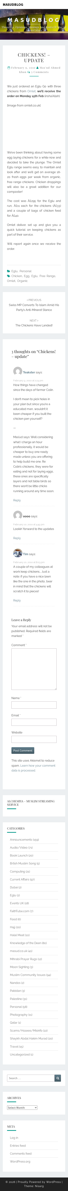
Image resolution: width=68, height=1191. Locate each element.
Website (16, 732)
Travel (14, 1046)
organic (22, 281)
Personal (25, 271)
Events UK (17, 903)
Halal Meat (17, 935)
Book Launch (19, 855)
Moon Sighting (19, 967)
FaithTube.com (19, 911)
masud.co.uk (18, 951)
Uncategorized (20, 1054)
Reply (17, 500)
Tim (25, 554)
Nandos (15, 983)
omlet (11, 281)
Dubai (14, 887)
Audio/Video (19, 847)
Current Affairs (19, 879)
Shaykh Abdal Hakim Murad (28, 1038)
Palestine (16, 999)
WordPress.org (20, 1161)
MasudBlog (13, 4)
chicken (16, 276)
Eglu (14, 271)
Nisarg (39, 1186)
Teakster (29, 372)
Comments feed (21, 1153)
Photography (19, 1014)
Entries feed (18, 1145)
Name (16, 698)
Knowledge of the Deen (25, 943)
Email (15, 715)
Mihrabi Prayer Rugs (23, 959)
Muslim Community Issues (28, 975)
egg (26, 276)
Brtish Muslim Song (23, 863)
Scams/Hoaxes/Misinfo (26, 1030)
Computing (17, 871)
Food (13, 919)
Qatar (13, 1022)
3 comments (40, 72)
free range (47, 276)
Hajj (12, 927)
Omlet (31, 91)
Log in (14, 1137)
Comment (18, 645)
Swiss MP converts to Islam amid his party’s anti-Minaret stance (34, 305)
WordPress (53, 1182)
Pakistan (15, 990)
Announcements (21, 839)
